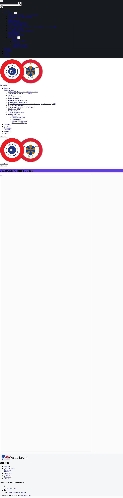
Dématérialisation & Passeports (17, 102)
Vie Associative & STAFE (16, 105)
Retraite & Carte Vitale (15, 97)
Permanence (7, 131)
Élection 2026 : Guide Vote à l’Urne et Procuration (23, 92)
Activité (6, 126)
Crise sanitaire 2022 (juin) (19, 123)
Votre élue (7, 88)
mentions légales (26, 495)
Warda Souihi (4, 85)
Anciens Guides (12, 114)
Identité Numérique (13, 98)
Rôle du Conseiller (13, 111)
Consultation (8, 128)
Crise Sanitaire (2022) (14, 109)
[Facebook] (6, 463)
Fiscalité (10, 95)
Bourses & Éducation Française (17, 100)
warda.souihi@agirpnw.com (17, 492)
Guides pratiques (9, 90)
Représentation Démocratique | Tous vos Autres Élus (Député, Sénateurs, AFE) (32, 104)
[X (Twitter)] (1, 463)
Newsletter (7, 130)
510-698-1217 (11, 488)
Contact (6, 133)
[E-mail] (8, 463)
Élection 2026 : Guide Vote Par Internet (20, 93)
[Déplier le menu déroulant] (15, 90)
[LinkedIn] (3, 463)
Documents (7, 124)
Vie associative (16, 119)
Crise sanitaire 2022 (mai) (19, 121)
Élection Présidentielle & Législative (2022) (21, 107)
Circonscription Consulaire (16, 112)
